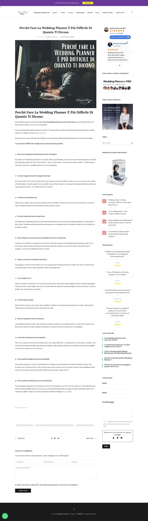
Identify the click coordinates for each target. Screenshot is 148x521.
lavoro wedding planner (85, 425)
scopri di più (87, 3)
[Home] (23, 12)
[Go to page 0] (113, 65)
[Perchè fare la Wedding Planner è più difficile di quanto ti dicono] (52, 438)
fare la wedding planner (24, 425)
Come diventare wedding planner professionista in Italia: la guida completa (118, 234)
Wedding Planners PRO (118, 28)
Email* (104, 383)
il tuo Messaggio (108, 402)
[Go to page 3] (119, 65)
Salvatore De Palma (120, 44)
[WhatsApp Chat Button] (5, 516)
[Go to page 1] (115, 65)
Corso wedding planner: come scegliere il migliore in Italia (117, 212)
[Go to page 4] (121, 65)
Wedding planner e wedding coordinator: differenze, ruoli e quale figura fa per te (119, 202)
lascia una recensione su (119, 37)
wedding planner (67, 37)
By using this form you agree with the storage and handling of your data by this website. (47, 485)
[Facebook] (74, 509)
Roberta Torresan (52, 37)
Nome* (104, 392)
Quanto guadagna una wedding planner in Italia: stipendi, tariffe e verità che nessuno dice (120, 222)
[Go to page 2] (117, 65)
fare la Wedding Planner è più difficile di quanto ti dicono (54, 425)
